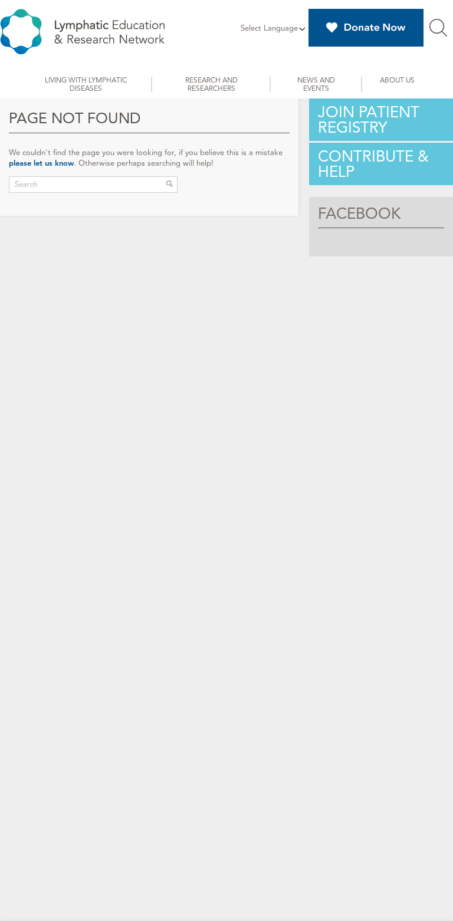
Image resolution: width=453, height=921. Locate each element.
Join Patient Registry (368, 120)
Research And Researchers (211, 84)
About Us (397, 79)
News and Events (316, 84)
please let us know (41, 163)
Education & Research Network (82, 31)
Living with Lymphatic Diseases (86, 84)
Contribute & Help (373, 164)
